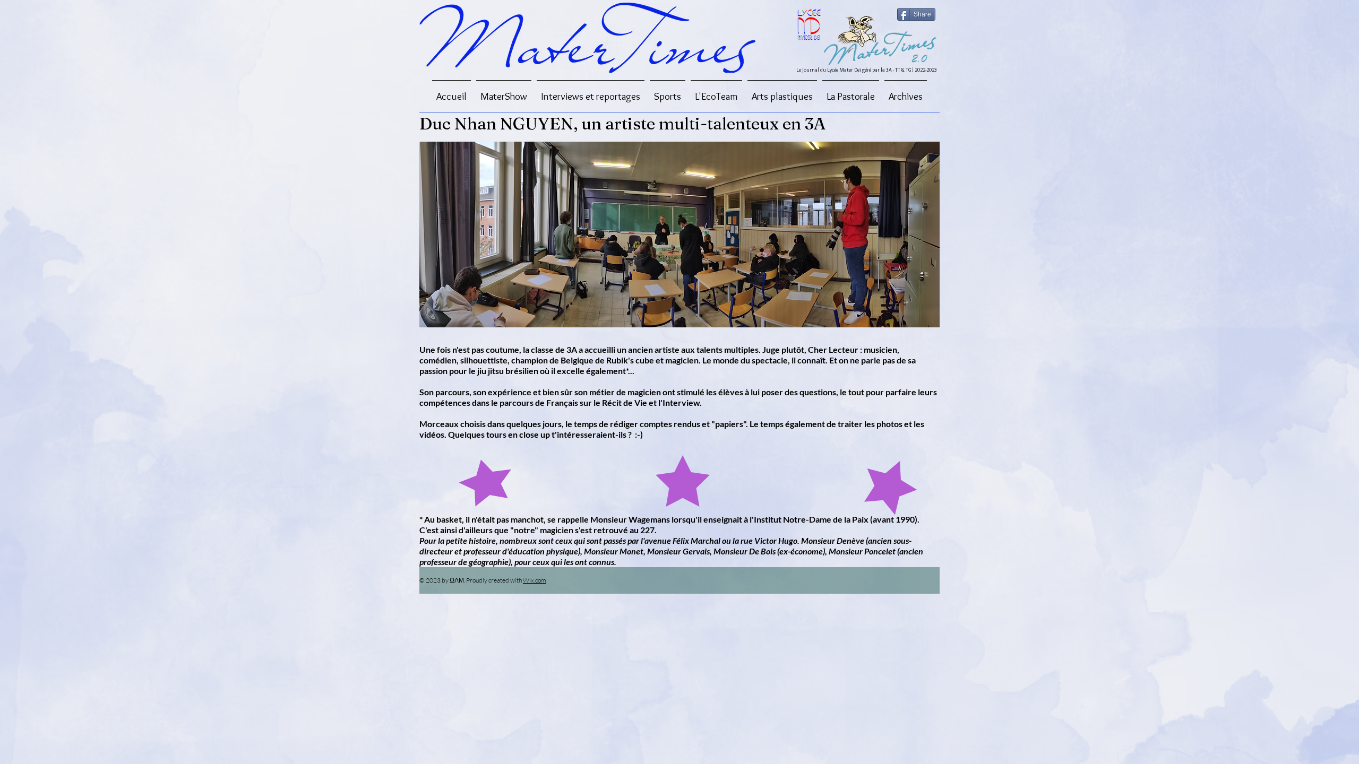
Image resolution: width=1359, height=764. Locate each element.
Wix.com (534, 580)
